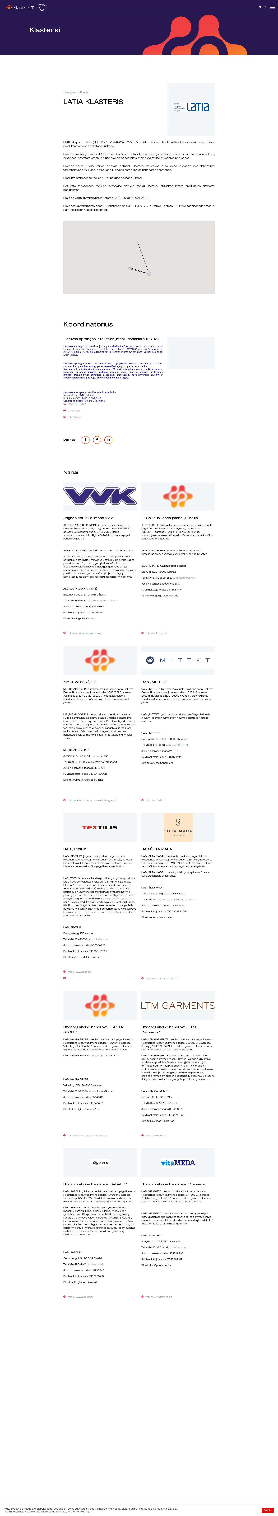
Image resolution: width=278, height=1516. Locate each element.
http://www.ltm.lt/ (155, 1136)
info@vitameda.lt (180, 1248)
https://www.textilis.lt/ (80, 972)
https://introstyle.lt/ (156, 633)
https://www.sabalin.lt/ (80, 1297)
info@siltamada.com (183, 900)
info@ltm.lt (171, 1103)
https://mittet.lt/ (155, 801)
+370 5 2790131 (77, 404)
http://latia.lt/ (75, 417)
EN (259, 7)
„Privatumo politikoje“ (78, 1512)
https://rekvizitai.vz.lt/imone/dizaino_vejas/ (92, 801)
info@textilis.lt (101, 940)
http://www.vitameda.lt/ (159, 1297)
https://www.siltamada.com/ (162, 979)
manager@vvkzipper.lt (105, 601)
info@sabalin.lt (96, 1265)
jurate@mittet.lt (180, 745)
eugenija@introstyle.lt (184, 578)
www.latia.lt (74, 411)
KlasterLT (20, 7)
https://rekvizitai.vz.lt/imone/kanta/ (88, 1136)
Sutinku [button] (268, 1510)
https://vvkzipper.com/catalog (85, 633)
